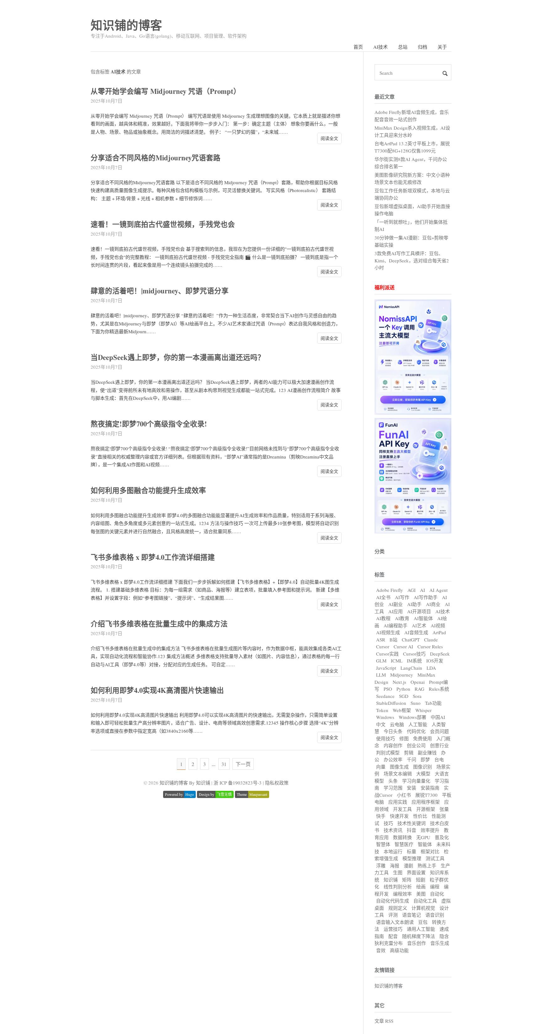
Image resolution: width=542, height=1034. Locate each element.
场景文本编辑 (398, 773)
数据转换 (402, 837)
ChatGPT (411, 639)
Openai (418, 682)
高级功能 (399, 950)
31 (223, 764)
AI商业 (433, 604)
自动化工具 (425, 900)
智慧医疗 (404, 844)
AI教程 (383, 618)
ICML (396, 660)
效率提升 (430, 830)
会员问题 (439, 731)
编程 (434, 886)
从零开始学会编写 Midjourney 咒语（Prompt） (166, 91)
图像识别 (422, 766)
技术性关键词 (411, 823)
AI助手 (414, 604)
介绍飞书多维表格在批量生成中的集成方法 (159, 624)
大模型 (423, 773)
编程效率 (402, 894)
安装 (411, 788)
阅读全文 (329, 138)
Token (382, 710)
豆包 (423, 922)
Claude (431, 639)
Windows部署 (412, 717)
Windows (385, 717)
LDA (431, 668)
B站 (393, 639)
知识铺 (391, 879)
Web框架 (402, 710)
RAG (419, 689)
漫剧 (408, 865)
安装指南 (430, 788)
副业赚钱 (427, 752)
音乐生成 (439, 943)
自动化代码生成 (392, 900)
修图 (404, 738)
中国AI (438, 717)
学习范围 (393, 788)
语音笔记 (411, 915)
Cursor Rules (430, 646)
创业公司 (416, 745)
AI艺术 (419, 625)
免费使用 (422, 738)
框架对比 (430, 851)
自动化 (437, 894)
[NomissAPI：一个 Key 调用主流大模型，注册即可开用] (413, 413)
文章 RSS (384, 1021)
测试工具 (435, 858)
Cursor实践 (387, 654)
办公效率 (393, 759)
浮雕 (380, 865)
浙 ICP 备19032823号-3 (238, 783)
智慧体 (383, 844)
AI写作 (402, 597)
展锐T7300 (426, 795)
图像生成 (399, 766)
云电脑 (397, 724)
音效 (380, 950)
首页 (358, 47)
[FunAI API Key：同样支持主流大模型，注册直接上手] (413, 531)
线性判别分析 (398, 886)
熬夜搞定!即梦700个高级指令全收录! (149, 424)
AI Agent (438, 590)
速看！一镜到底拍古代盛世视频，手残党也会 (163, 224)
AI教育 (402, 618)
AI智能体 (423, 618)
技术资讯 (393, 830)
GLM (381, 660)
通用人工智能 (421, 929)
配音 (393, 936)
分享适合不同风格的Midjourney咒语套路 (156, 158)
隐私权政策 (277, 783)
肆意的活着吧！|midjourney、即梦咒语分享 (160, 291)
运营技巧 (393, 929)
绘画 (421, 886)
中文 (380, 724)
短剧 (420, 879)
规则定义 (397, 908)
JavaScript (386, 668)
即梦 (425, 759)
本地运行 (393, 851)
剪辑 (408, 752)
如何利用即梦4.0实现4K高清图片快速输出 (157, 690)
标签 (380, 574)
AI (422, 590)
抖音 (411, 830)
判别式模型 (388, 752)
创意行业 (439, 745)
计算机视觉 (423, 908)
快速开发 (399, 816)
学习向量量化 (416, 781)
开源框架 (425, 809)
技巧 (388, 823)
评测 (393, 915)
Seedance (385, 696)
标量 (411, 851)
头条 (393, 781)
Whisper (423, 710)
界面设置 (416, 872)
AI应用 (395, 611)
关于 (442, 47)
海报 (394, 865)
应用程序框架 (426, 802)
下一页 (243, 764)
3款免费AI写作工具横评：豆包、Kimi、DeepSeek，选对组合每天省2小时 (412, 260)
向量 (380, 766)
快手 (380, 816)
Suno (416, 703)
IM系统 (414, 660)
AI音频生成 (416, 632)
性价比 (420, 816)
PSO (388, 689)
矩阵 (407, 879)
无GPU (423, 837)
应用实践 (397, 802)
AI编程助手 (395, 625)
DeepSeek (440, 654)
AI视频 (438, 625)
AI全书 (383, 597)
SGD (403, 696)
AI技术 (380, 47)
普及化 (442, 837)
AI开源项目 (419, 611)
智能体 (425, 844)
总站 (402, 47)
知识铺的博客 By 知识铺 (185, 783)
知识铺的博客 (126, 25)
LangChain (411, 668)
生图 (397, 872)
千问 (411, 759)
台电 (439, 759)
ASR (380, 639)
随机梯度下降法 (418, 936)
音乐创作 (416, 943)
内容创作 (393, 745)
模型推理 (411, 858)
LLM (381, 675)
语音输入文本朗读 (395, 922)
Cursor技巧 (414, 654)
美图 (421, 894)
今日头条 (393, 731)
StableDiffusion (391, 703)
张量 (444, 809)
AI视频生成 (388, 632)
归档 (422, 47)
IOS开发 (434, 660)
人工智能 (417, 724)
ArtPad (439, 632)
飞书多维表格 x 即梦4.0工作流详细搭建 (153, 557)
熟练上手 (426, 865)
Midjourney (401, 675)
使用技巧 (385, 738)
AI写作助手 (426, 597)
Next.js (399, 682)
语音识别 (434, 915)
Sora (417, 696)
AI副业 (395, 604)
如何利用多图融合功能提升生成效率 (148, 490)
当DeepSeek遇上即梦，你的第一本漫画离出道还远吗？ (178, 357)
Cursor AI (403, 646)
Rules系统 (439, 689)
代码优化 (416, 731)
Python (403, 689)
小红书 (404, 795)
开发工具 (402, 809)
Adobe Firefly (389, 590)
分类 (380, 551)
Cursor (382, 646)
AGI (411, 590)
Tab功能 (433, 703)
